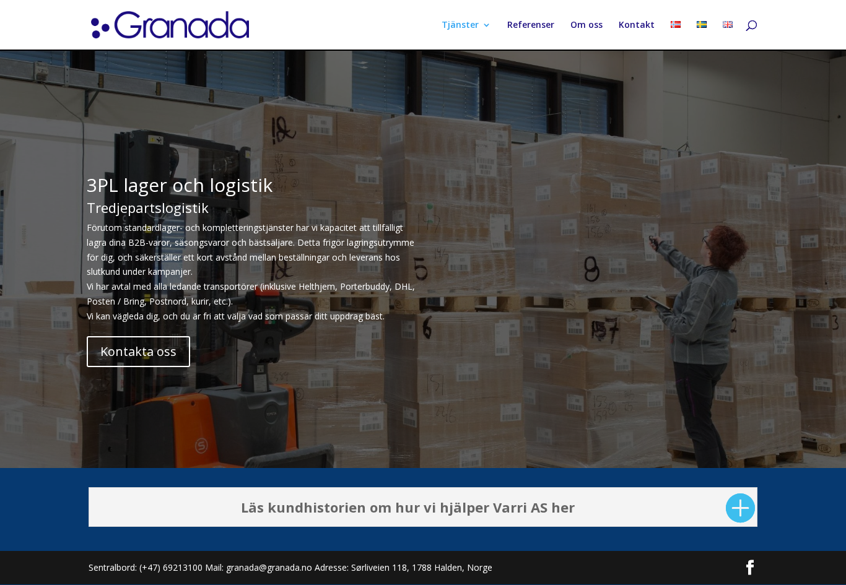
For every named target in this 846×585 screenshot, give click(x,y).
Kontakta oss (138, 351)
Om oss (586, 25)
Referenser (530, 25)
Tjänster (460, 25)
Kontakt (637, 25)
